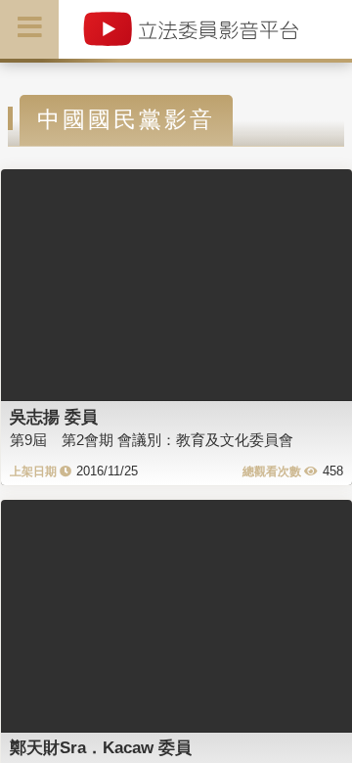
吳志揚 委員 (54, 417)
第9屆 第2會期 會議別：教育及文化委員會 (151, 439)
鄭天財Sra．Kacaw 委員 (101, 747)
